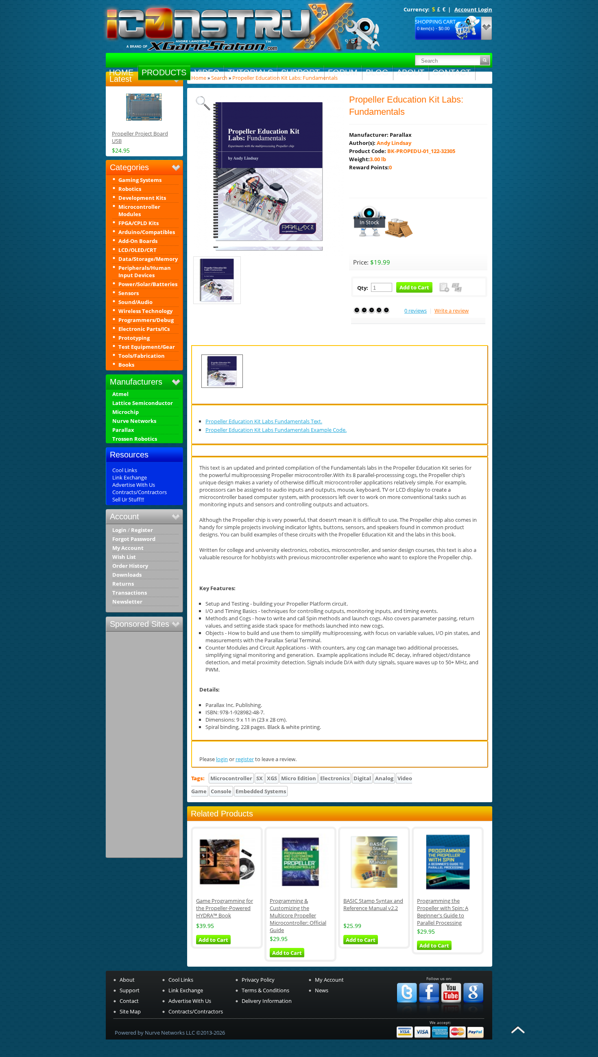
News (321, 990)
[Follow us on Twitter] (407, 1015)
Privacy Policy (258, 979)
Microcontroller (231, 778)
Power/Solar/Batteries (147, 284)
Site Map (130, 1011)
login (222, 759)
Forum (343, 72)
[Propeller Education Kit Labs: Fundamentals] (269, 244)
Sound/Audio (135, 302)
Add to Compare (457, 287)
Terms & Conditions (265, 990)
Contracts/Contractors (139, 492)
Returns (123, 584)
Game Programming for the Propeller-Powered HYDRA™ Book (224, 908)
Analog (384, 778)
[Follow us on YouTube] (451, 1015)
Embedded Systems (261, 791)
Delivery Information (267, 1000)
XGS (272, 778)
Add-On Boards (137, 241)
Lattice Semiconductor (142, 403)
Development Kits (142, 197)
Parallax (123, 430)
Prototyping (134, 337)
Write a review (451, 310)
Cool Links (124, 470)
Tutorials (250, 72)
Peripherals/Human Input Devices (144, 271)
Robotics (129, 189)
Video (207, 72)
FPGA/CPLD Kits (138, 223)
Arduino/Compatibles (146, 232)
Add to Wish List (444, 287)
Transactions (129, 593)
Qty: (362, 287)
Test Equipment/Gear (146, 346)
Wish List (124, 557)
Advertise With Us (133, 484)
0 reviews (415, 310)
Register (142, 530)
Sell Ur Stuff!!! (128, 499)
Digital (362, 778)
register (245, 759)
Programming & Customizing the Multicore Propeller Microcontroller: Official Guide (298, 915)
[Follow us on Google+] (473, 1015)
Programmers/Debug (146, 320)
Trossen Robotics (134, 439)
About (410, 72)
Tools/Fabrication (141, 355)
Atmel (120, 394)
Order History (130, 566)
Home (121, 72)
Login (119, 530)
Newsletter (127, 602)
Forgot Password (133, 539)
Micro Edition (298, 778)
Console (221, 791)
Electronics (334, 778)
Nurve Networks (134, 421)
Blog (377, 72)
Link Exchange (129, 477)
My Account (128, 548)
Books (126, 364)
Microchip (125, 412)
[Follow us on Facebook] (429, 1015)
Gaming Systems (140, 180)
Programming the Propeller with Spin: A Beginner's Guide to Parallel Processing (442, 911)
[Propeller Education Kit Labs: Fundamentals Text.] (222, 388)
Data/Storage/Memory (148, 259)
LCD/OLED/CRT (137, 250)
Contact (451, 72)
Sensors (128, 293)
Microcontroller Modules (139, 210)
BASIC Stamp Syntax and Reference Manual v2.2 (373, 904)
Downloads (127, 575)
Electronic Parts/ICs (144, 329)
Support (300, 72)
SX (259, 778)
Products (164, 72)
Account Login (473, 9)
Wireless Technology (145, 311)
